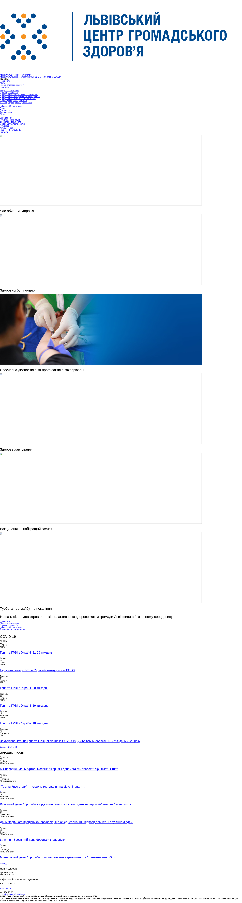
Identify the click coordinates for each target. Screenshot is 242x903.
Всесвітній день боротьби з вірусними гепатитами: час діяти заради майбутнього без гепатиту (65, 804)
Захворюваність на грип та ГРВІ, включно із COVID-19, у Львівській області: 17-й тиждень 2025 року (70, 741)
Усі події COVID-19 (8, 747)
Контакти (5, 888)
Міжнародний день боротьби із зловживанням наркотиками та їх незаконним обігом (58, 857)
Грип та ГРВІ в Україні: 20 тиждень (24, 688)
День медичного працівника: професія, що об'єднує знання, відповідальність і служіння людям (66, 822)
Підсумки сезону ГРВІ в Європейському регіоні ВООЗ (37, 670)
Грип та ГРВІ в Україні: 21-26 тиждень (26, 652)
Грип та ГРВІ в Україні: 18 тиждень (24, 723)
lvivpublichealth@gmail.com (12, 894)
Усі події (4, 863)
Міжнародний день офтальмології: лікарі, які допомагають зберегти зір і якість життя (59, 769)
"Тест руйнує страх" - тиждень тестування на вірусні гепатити (42, 786)
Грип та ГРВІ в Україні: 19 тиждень (24, 705)
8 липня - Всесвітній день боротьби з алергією (32, 839)
